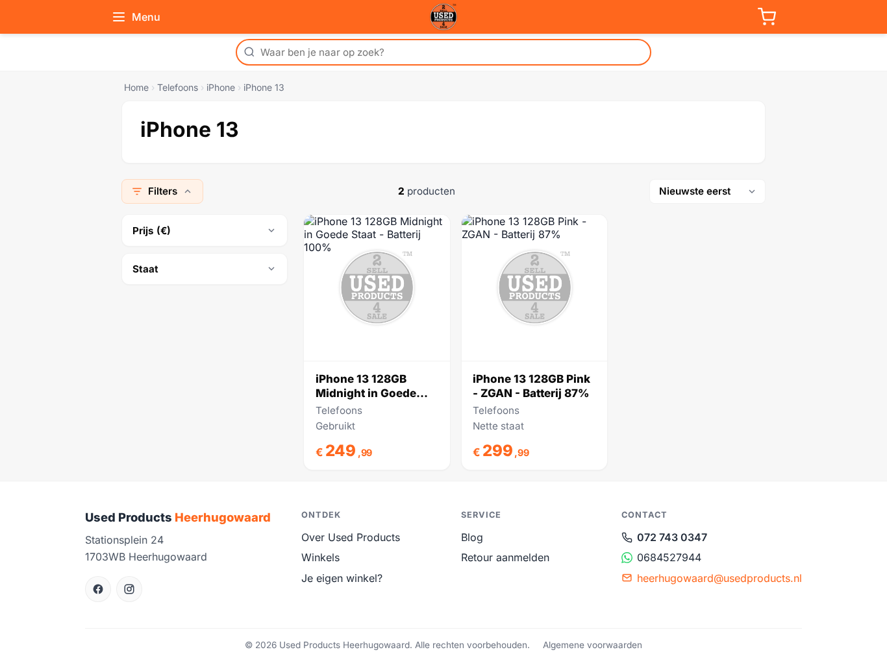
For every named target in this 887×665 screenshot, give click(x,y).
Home (136, 87)
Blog (472, 537)
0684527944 (669, 557)
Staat (145, 269)
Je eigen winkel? (341, 578)
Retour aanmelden (505, 557)
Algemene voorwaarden (592, 645)
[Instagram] (129, 589)
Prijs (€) (151, 230)
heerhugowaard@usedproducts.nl (719, 578)
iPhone (220, 87)
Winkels (320, 557)
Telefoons (177, 87)
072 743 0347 (672, 537)
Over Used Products (350, 537)
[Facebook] (98, 589)
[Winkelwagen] (767, 17)
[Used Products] (443, 16)
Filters (162, 191)
